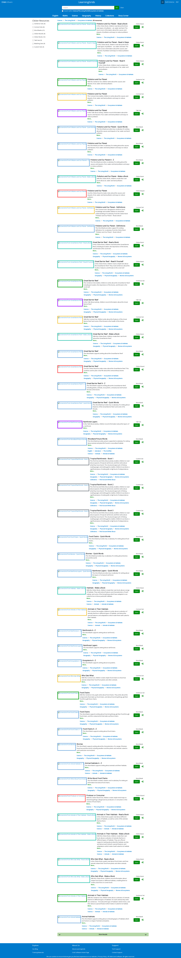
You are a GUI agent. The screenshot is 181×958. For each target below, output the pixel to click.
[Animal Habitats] (69, 917)
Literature (98, 451)
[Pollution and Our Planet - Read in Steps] (77, 43)
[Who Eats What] (69, 676)
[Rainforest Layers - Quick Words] (74, 571)
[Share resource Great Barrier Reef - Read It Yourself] (142, 265)
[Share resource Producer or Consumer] (142, 799)
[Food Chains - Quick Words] (73, 537)
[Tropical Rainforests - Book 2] (73, 485)
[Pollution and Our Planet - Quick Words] (76, 127)
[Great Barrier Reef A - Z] (71, 384)
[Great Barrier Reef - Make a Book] (75, 334)
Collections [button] (109, 15)
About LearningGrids (78, 949)
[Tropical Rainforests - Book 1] (73, 459)
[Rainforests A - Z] (69, 631)
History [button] (98, 15)
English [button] (55, 15)
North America (169, 2)
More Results (103, 934)
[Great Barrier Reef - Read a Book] (74, 243)
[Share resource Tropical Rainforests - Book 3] (142, 514)
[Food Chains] (68, 693)
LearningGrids (87, 2)
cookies (54, 956)
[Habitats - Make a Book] (71, 588)
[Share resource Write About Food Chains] (142, 782)
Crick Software (117, 956)
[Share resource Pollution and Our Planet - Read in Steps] (142, 46)
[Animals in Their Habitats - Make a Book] (77, 834)
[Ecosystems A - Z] (69, 661)
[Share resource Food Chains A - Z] (142, 732)
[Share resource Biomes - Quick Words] (142, 557)
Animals (97, 454)
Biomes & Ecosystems (125, 256)
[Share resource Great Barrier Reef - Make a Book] (142, 337)
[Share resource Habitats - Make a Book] (142, 591)
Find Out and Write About (107, 480)
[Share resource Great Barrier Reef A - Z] (142, 387)
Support (115, 945)
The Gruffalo (107, 451)
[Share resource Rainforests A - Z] (142, 634)
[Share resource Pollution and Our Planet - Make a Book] (142, 180)
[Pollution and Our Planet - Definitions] (76, 208)
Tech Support (116, 949)
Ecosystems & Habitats (124, 37)
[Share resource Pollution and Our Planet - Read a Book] (142, 27)
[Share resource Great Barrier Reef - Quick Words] (142, 406)
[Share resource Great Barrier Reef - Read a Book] (142, 246)
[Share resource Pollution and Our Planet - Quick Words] (142, 130)
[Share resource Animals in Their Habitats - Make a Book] (142, 837)
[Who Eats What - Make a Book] (74, 877)
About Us (76, 945)
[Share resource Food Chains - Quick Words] (142, 540)
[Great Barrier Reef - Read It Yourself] (75, 262)
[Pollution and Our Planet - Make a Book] (76, 177)
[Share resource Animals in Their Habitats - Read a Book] (142, 818)
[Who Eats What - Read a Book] (73, 860)
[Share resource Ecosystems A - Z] (142, 664)
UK (163, 2)
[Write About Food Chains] (72, 779)
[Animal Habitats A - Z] (71, 764)
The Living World (109, 37)
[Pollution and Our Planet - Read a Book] (76, 24)
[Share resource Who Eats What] (142, 679)
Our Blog (35, 949)
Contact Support (117, 952)
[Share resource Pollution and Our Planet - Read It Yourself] (142, 64)
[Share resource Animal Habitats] (142, 920)
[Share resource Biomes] (142, 747)
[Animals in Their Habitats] (72, 609)
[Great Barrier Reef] (70, 281)
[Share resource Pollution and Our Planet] (142, 83)
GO (117, 8)
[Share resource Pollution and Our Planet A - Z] (142, 163)
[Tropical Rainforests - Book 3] (73, 511)
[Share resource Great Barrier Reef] (142, 284)
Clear (122, 8)
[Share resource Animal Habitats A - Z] (142, 766)
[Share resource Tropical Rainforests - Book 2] (142, 488)
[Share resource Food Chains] (142, 696)
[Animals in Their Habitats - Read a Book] (76, 815)
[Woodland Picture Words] (72, 439)
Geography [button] (86, 15)
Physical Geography (109, 256)
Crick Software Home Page (80, 952)
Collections (93, 480)
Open (136, 27)
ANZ (177, 2)
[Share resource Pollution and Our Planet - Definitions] (142, 211)
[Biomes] (66, 744)
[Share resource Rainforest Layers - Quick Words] (142, 574)
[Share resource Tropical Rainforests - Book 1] (142, 462)
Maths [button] (65, 15)
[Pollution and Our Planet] (72, 80)
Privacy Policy (102, 956)
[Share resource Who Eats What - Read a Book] (142, 862)
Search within (84, 11)
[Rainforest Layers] (70, 422)
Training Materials (38, 952)
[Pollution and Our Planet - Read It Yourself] (77, 61)
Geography (96, 256)
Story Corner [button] (123, 15)
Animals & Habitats (109, 454)
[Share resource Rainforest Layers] (142, 425)
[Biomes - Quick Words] (71, 554)
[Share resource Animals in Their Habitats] (142, 612)
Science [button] (75, 15)
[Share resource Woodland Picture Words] (142, 442)
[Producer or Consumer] (71, 796)
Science (99, 37)
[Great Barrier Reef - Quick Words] (74, 403)
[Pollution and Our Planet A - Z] (73, 160)
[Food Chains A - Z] (69, 729)
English (90, 451)
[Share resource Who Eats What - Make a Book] (142, 880)
